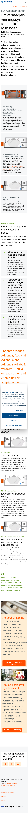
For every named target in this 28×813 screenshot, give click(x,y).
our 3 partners (10, 392)
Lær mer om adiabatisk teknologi (14, 663)
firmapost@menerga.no (8, 785)
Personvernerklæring (7, 792)
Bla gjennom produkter (19, 6)
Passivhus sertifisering (12, 730)
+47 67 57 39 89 (11, 783)
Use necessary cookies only (14, 425)
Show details (19, 410)
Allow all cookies (14, 415)
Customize (13, 420)
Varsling (3, 800)
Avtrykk (3, 796)
